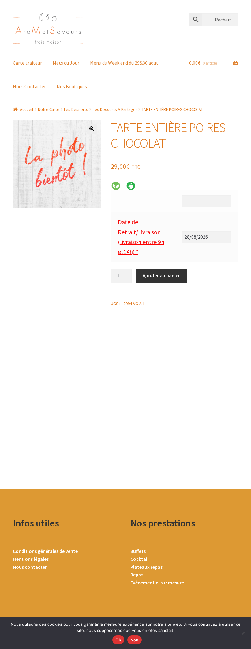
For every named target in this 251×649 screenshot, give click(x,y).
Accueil (26, 109)
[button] (92, 129)
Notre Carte (48, 109)
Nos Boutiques (72, 86)
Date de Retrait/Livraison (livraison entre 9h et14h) (141, 236)
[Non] (243, 633)
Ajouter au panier (161, 275)
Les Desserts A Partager (115, 109)
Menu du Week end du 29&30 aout (124, 63)
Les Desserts (76, 109)
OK (118, 639)
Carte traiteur (27, 63)
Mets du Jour (66, 63)
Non (134, 639)
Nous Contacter (29, 86)
